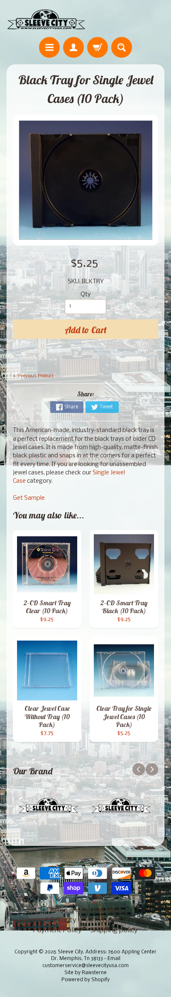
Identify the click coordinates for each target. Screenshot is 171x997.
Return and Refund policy (85, 910)
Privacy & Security (48, 920)
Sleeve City (70, 952)
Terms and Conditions (118, 920)
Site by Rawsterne (85, 972)
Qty (85, 295)
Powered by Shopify (85, 979)
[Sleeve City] (46, 20)
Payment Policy (57, 930)
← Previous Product (33, 375)
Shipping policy (114, 930)
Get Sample (29, 498)
